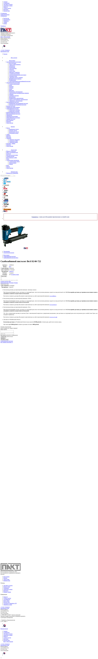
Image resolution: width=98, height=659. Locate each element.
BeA (10, 266)
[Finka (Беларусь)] (5, 192)
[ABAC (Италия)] (6, 178)
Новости (5, 7)
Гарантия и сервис (7, 5)
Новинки (8, 121)
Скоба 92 (11, 271)
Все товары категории (7, 342)
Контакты (5, 9)
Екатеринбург (6, 19)
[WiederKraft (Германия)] (7, 209)
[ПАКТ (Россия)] (5, 211)
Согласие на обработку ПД (10, 603)
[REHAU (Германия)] (5, 199)
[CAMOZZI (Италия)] (4, 187)
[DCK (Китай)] (5, 189)
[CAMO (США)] (6, 185)
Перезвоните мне (5, 51)
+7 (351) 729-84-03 (5, 50)
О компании (6, 3)
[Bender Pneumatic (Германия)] (4, 183)
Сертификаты (6, 599)
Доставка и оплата (7, 4)
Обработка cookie (7, 604)
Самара (5, 22)
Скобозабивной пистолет (7, 341)
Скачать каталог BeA (6, 281)
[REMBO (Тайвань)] (5, 201)
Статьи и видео (7, 8)
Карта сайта (6, 600)
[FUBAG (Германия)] (4, 194)
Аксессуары (6, 579)
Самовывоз (6, 588)
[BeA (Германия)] (5, 180)
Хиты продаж (9, 123)
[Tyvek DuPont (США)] (4, 208)
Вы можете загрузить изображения (9, 335)
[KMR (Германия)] (5, 196)
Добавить (3, 338)
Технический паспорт (8, 252)
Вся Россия (6, 18)
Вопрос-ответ (6, 586)
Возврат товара (7, 592)
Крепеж (5, 578)
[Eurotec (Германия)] (5, 190)
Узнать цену (3, 276)
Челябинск (6, 21)
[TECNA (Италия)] (6, 204)
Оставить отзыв (15, 274)
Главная (5, 1)
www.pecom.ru (53, 304)
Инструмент (6, 576)
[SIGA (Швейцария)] (5, 202)
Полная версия (4, 628)
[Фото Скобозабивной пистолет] (49, 235)
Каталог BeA (6, 10)
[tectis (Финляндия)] (5, 206)
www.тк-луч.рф (53, 317)
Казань (5, 23)
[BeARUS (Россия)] (7, 182)
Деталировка (6, 251)
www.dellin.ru (53, 296)
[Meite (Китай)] (4, 197)
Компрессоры (6, 580)
